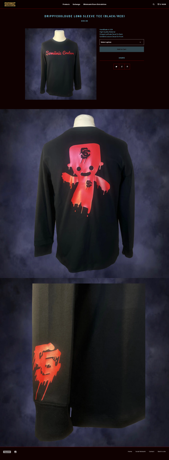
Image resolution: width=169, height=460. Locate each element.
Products (66, 4)
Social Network (141, 451)
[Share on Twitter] (116, 66)
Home (130, 451)
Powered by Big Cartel (7, 452)
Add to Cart (121, 49)
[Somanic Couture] (13, 4)
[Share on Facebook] (122, 66)
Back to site (162, 451)
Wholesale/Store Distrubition (94, 4)
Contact (151, 451)
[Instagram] (15, 452)
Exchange (76, 4)
